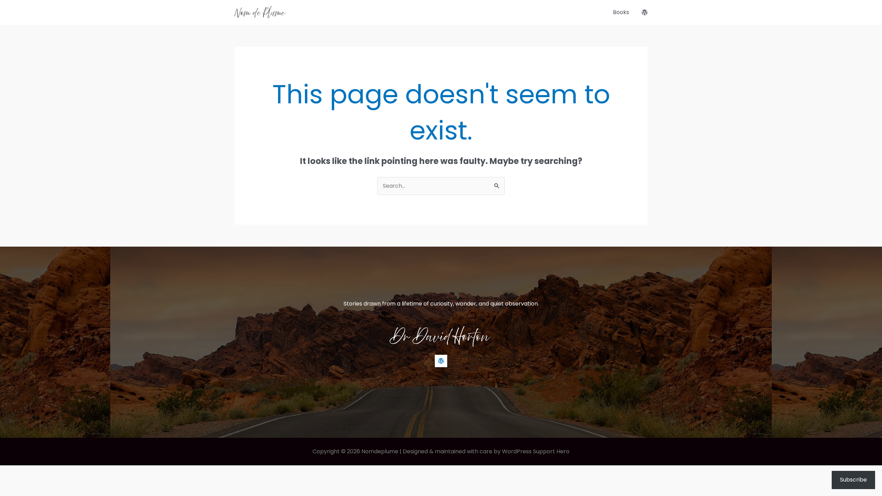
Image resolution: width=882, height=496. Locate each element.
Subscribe (853, 480)
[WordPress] (645, 12)
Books (621, 12)
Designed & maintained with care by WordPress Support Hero (486, 451)
